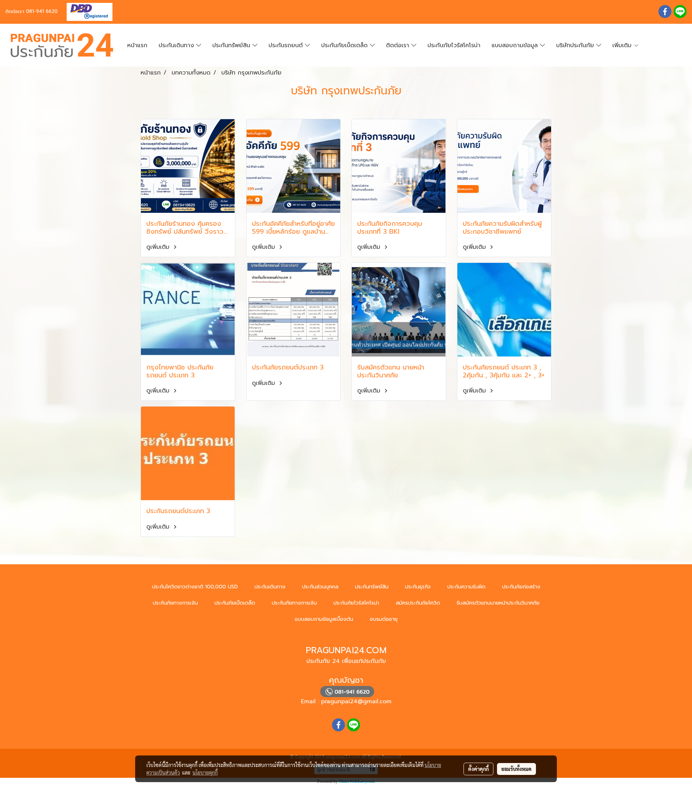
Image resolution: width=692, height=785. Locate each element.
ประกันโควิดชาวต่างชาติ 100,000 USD (195, 587)
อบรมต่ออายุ (384, 619)
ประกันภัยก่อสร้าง (521, 587)
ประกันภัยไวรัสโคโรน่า (453, 45)
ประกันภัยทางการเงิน (175, 603)
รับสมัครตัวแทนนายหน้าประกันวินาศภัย (498, 603)
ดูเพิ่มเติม (159, 247)
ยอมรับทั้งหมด (516, 769)
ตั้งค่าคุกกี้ (478, 769)
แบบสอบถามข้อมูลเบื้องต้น (324, 619)
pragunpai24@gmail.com (356, 701)
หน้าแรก (137, 45)
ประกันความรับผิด (466, 587)
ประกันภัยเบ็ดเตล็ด (345, 45)
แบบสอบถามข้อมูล (516, 45)
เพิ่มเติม (623, 45)
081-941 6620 (42, 11)
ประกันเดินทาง (177, 45)
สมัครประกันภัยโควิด (418, 603)
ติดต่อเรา (398, 45)
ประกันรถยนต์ (287, 45)
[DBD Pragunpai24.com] (86, 11)
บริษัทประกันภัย (576, 45)
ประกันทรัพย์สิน (232, 45)
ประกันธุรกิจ (418, 587)
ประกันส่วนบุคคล (320, 587)
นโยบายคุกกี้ (205, 772)
